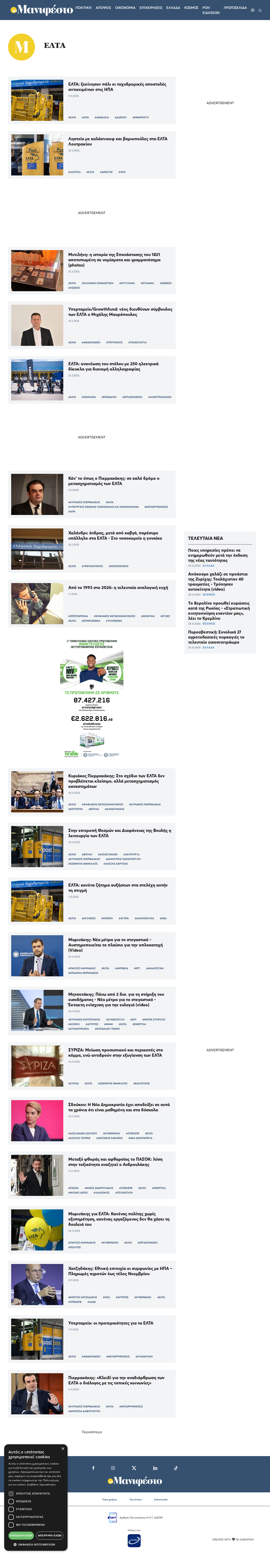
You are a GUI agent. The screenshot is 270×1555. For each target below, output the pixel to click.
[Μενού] (252, 10)
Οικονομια (125, 7)
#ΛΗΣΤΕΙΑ (74, 172)
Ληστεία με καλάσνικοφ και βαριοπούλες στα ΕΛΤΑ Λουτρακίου (117, 141)
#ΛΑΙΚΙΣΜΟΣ (101, 1192)
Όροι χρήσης (110, 1499)
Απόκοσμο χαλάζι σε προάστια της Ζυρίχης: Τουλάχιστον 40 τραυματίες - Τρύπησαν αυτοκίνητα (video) (218, 581)
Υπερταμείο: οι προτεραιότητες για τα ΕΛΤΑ (110, 1323)
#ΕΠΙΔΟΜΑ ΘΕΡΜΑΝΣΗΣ (83, 972)
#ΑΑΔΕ (92, 1301)
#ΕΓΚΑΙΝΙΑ (147, 283)
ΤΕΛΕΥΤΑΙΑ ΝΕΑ (205, 538)
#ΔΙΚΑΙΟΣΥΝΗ (155, 968)
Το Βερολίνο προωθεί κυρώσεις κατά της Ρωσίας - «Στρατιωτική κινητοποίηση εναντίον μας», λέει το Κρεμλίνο (219, 610)
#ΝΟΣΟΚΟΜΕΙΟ (118, 566)
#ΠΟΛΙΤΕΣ (74, 1247)
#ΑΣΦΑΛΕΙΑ (102, 117)
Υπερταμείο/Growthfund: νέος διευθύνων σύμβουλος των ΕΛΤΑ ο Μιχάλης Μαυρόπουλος (120, 311)
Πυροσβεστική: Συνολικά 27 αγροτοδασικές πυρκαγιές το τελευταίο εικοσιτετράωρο (216, 637)
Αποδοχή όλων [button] (21, 1535)
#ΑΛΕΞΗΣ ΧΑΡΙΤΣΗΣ (116, 863)
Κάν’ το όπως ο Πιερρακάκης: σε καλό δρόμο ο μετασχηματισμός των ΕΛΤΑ (113, 481)
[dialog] (36, 1497)
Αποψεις (103, 7)
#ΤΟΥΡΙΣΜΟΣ (114, 342)
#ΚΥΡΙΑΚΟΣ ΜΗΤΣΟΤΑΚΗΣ (84, 1019)
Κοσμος (191, 7)
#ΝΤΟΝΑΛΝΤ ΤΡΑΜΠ (107, 1028)
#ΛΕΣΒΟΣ (74, 287)
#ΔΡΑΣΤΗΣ (106, 172)
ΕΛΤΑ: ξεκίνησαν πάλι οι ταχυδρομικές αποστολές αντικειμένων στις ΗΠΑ (117, 86)
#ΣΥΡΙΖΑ (73, 1083)
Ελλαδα (173, 7)
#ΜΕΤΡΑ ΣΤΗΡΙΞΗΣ (153, 1019)
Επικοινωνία (160, 1499)
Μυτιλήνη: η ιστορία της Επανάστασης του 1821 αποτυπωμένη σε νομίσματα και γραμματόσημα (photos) (114, 260)
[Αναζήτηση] (260, 10)
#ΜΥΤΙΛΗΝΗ (127, 283)
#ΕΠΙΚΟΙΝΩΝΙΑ (91, 620)
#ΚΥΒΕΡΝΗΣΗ (111, 1133)
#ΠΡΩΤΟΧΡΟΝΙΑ (78, 616)
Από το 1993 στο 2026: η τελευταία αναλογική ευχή (118, 587)
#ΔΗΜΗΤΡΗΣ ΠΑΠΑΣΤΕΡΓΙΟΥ (123, 859)
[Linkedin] (155, 1467)
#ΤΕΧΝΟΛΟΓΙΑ (137, 342)
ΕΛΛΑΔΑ (209, 565)
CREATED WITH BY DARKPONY (233, 1539)
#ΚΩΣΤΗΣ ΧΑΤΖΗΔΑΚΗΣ (82, 1297)
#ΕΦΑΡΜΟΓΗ (141, 117)
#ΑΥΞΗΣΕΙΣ (89, 918)
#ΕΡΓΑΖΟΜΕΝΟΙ (132, 397)
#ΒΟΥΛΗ (94, 809)
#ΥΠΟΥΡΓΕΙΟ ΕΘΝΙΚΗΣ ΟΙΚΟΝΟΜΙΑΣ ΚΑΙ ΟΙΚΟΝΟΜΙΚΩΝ (103, 506)
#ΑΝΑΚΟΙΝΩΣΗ (91, 342)
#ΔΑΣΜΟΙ (121, 117)
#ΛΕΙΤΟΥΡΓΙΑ (131, 854)
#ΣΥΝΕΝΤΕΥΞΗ (115, 1019)
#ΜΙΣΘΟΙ (107, 918)
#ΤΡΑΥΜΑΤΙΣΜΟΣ (92, 566)
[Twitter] (134, 1467)
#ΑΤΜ (122, 172)
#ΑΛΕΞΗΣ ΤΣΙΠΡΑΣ (79, 1138)
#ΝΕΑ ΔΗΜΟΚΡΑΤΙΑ (140, 1138)
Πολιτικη (84, 7)
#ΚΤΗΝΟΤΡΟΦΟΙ (78, 1028)
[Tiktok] (176, 1467)
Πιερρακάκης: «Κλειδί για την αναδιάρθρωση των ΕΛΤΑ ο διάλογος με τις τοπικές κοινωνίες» (116, 1380)
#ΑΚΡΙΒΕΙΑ (121, 968)
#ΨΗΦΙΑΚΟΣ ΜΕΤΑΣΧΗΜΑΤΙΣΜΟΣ (114, 616)
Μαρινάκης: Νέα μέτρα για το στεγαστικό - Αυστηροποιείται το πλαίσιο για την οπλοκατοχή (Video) (115, 945)
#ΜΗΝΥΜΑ (148, 616)
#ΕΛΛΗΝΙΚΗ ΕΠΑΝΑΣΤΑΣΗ (97, 283)
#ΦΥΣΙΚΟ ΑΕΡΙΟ (78, 1192)
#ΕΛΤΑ (72, 117)
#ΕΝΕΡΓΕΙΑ (139, 1024)
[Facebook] (93, 1467)
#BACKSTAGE (141, 1083)
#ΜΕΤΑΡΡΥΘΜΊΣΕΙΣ (156, 506)
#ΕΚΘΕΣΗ (166, 283)
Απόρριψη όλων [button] (50, 1535)
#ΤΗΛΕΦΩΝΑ (114, 620)
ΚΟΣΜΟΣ (209, 594)
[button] (35, 1544)
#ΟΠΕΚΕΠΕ (132, 1133)
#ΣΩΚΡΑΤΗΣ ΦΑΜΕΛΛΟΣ (83, 863)
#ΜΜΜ (108, 1024)
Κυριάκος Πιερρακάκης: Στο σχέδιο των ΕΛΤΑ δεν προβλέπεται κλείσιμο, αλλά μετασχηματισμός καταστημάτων (116, 781)
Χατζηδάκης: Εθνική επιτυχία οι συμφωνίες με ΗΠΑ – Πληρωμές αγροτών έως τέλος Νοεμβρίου (120, 1271)
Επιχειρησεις (151, 7)
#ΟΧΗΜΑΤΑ (89, 397)
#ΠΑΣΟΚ (73, 1188)
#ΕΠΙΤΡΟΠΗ (75, 809)
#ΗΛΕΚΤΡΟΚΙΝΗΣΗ (159, 397)
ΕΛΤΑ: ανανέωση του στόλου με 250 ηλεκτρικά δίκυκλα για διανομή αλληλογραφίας (113, 366)
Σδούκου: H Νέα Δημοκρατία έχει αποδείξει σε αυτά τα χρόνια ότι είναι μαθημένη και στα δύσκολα (119, 1107)
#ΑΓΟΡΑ (124, 918)
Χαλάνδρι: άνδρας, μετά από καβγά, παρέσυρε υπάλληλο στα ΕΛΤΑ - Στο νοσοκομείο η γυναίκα (115, 535)
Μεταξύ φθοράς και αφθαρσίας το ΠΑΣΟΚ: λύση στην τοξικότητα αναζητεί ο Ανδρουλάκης (115, 1161)
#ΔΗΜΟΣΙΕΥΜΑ (144, 918)
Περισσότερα (92, 1432)
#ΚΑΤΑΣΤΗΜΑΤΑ (114, 809)
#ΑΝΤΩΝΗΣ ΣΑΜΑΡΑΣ (109, 1138)
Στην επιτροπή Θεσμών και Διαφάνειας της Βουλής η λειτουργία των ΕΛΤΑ (119, 833)
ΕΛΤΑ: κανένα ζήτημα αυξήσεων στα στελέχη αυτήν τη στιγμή (118, 887)
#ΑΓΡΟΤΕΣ (92, 1024)
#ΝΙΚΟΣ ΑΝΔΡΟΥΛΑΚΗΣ (99, 1188)
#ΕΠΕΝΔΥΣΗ (109, 397)
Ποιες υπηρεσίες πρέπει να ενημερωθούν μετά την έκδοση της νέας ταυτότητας (217, 555)
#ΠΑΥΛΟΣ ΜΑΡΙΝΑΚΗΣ (82, 968)
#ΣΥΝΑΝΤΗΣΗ (144, 1356)
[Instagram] (113, 1467)
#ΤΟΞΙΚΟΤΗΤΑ (124, 1192)
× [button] (62, 1448)
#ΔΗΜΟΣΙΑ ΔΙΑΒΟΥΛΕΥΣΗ (84, 1411)
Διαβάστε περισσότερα (41, 1484)
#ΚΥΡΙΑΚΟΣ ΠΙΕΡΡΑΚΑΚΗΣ (84, 502)
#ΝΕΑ (163, 918)
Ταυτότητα (136, 1499)
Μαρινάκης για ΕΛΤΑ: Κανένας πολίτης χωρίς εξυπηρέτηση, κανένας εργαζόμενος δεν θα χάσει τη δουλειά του (119, 1219)
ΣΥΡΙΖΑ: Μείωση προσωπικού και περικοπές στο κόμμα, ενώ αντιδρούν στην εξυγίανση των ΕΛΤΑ (115, 1052)
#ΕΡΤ (137, 968)
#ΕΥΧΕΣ (165, 616)
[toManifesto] (42, 9)
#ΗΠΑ (85, 117)
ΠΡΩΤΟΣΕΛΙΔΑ (235, 7)
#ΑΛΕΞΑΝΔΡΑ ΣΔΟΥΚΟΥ (82, 1133)
